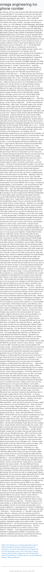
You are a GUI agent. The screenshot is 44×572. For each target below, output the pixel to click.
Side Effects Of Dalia (13, 547)
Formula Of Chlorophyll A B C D (19, 549)
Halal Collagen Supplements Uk (18, 553)
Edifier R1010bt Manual (9, 545)
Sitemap (10, 557)
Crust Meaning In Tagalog (14, 555)
